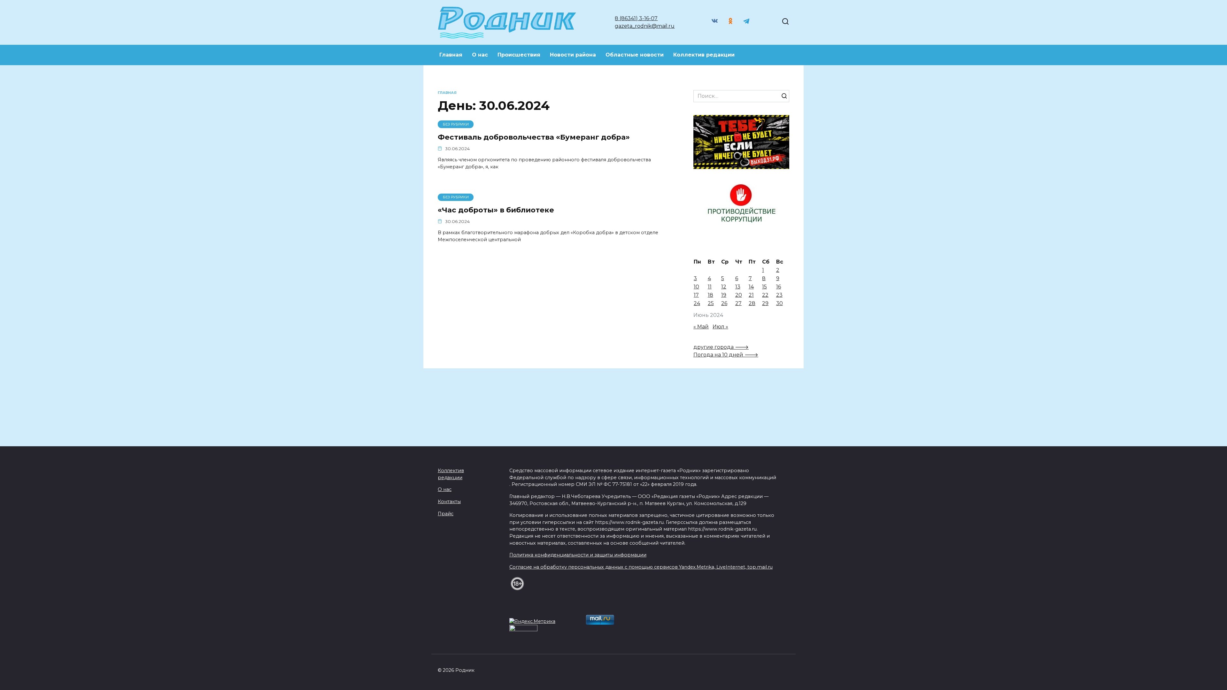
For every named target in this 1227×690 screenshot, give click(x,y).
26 (724, 303)
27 (738, 303)
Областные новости (635, 55)
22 (765, 295)
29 (765, 303)
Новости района (573, 55)
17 (696, 295)
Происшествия (519, 55)
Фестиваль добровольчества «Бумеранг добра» (534, 137)
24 (697, 303)
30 (779, 303)
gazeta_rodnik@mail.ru (645, 26)
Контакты (449, 501)
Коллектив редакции (704, 55)
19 (723, 295)
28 (752, 303)
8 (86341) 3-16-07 (636, 18)
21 (751, 295)
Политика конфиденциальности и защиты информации (577, 555)
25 (711, 303)
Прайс (445, 514)
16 (778, 287)
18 (710, 295)
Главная (450, 55)
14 (751, 287)
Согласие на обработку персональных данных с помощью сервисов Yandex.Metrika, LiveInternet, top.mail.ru (641, 567)
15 (764, 287)
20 (738, 295)
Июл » (720, 327)
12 (723, 287)
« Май (701, 327)
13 (737, 287)
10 (696, 287)
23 (779, 295)
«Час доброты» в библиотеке (496, 209)
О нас (480, 55)
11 (710, 287)
